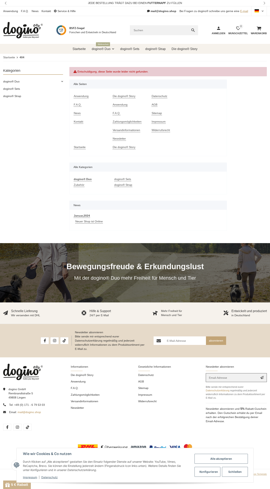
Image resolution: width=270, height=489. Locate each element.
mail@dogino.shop (29, 412)
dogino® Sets (122, 179)
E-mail (244, 11)
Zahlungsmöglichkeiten (85, 394)
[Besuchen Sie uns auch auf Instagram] (54, 340)
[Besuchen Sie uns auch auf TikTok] (64, 340)
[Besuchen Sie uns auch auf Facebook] (45, 340)
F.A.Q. (25, 11)
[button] (6, 3)
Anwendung (10, 11)
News (35, 11)
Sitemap (143, 388)
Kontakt (46, 11)
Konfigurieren (208, 471)
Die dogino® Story (82, 375)
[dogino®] (23, 30)
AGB (141, 381)
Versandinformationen (84, 401)
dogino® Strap (123, 184)
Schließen (235, 471)
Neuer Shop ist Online (89, 221)
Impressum (145, 394)
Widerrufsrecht (147, 401)
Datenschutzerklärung (88, 340)
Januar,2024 (82, 215)
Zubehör (79, 184)
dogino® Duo (11, 81)
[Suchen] (193, 30)
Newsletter (77, 407)
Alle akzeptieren (221, 458)
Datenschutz (146, 375)
